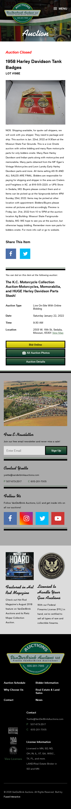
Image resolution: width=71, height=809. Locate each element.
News (39, 699)
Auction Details (35, 361)
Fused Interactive (12, 796)
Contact (8, 699)
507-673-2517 (14, 481)
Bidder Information (47, 682)
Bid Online (35, 344)
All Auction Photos (36, 353)
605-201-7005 (39, 481)
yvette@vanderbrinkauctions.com (21, 474)
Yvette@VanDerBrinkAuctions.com (45, 718)
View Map (57, 332)
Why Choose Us (13, 689)
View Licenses (13, 758)
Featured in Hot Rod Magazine (20, 589)
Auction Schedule (14, 682)
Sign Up (56, 450)
